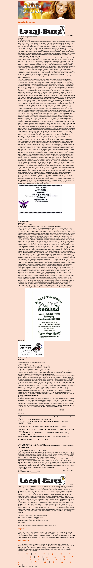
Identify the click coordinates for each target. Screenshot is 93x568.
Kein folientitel (23, 541)
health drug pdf (42, 8)
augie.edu (21, 529)
